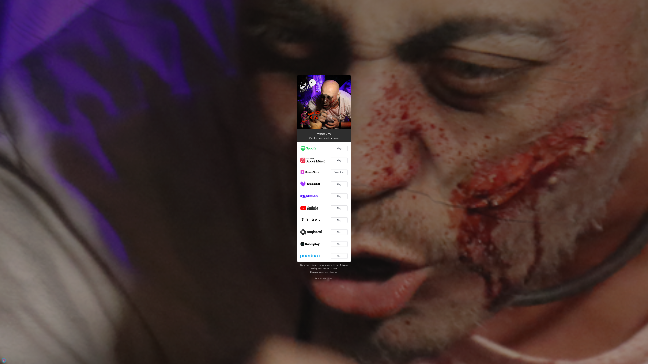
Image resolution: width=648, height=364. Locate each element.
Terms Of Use (330, 268)
